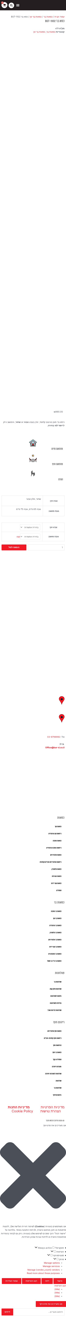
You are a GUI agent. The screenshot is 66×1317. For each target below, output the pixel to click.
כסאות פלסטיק (56, 869)
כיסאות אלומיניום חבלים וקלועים (50, 862)
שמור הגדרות (12, 1281)
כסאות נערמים (56, 876)
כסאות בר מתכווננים (54, 954)
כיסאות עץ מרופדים (55, 834)
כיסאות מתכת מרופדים (53, 848)
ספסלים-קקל (57, 1059)
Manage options (52, 1263)
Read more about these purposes (43, 1273)
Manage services (51, 1266)
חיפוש (7, 1312)
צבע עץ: (53, 527)
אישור (59, 1281)
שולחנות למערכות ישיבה (53, 1074)
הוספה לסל (14, 547)
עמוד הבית (59, 16)
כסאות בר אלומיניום (54, 940)
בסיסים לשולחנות (55, 1003)
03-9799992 (53, 737)
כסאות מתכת (57, 841)
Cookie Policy (22, 1111)
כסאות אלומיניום (55, 855)
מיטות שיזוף (57, 1095)
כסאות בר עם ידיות (55, 947)
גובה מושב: (53, 536)
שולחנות (58, 1081)
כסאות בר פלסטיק (55, 933)
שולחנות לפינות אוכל (54, 1010)
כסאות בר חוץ (56, 1052)
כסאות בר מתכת (56, 911)
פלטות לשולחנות (55, 996)
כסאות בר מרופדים (55, 925)
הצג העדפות (31, 1281)
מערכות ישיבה (56, 1067)
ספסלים (58, 890)
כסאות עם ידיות (56, 883)
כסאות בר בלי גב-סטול (54, 961)
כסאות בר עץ (36, 16)
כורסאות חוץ (57, 1045)
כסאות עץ (58, 826)
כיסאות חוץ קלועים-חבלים (52, 1038)
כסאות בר (48, 16)
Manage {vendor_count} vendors (43, 1270)
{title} (57, 1289)
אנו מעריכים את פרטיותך (50, 1304)
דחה (47, 1281)
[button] (17, 5)
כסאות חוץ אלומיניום (54, 1031)
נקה (18, 536)
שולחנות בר (57, 982)
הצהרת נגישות (50, 1111)
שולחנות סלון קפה (55, 989)
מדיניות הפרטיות (52, 1107)
